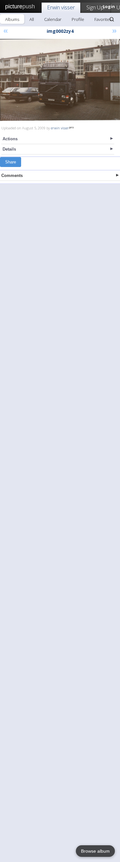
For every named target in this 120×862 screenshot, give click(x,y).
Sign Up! (95, 7)
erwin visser (60, 127)
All (31, 19)
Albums (12, 19)
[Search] (112, 19)
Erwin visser (61, 7)
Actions (10, 138)
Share (10, 162)
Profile (78, 19)
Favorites (102, 19)
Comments (12, 175)
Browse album (95, 851)
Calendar (52, 19)
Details (9, 149)
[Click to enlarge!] (60, 80)
